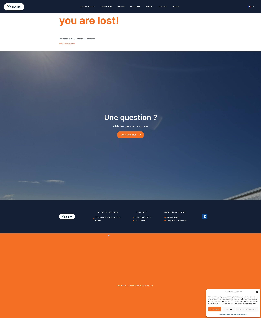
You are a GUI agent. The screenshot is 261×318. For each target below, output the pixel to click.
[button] (257, 292)
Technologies (106, 6)
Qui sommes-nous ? (87, 6)
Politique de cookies (224, 314)
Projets (149, 6)
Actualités (162, 6)
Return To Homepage (67, 44)
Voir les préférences (247, 309)
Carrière (175, 6)
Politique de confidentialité (239, 314)
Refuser (228, 309)
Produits (121, 6)
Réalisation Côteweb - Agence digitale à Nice (135, 285)
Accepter (215, 309)
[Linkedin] (204, 216)
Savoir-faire (135, 6)
